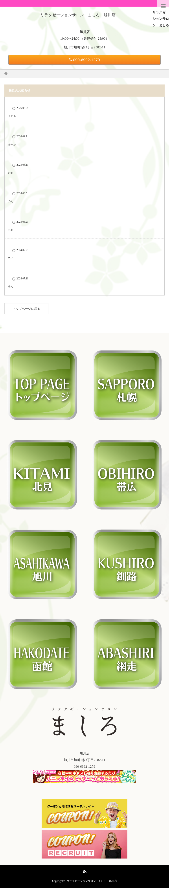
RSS (84, 870)
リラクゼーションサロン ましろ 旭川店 (92, 880)
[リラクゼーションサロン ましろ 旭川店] (77, 15)
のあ (10, 172)
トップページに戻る (26, 308)
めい (10, 258)
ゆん (10, 286)
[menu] (163, 6)
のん (10, 201)
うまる (12, 115)
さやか (12, 144)
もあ (10, 229)
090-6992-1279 (86, 60)
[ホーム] (5, 72)
